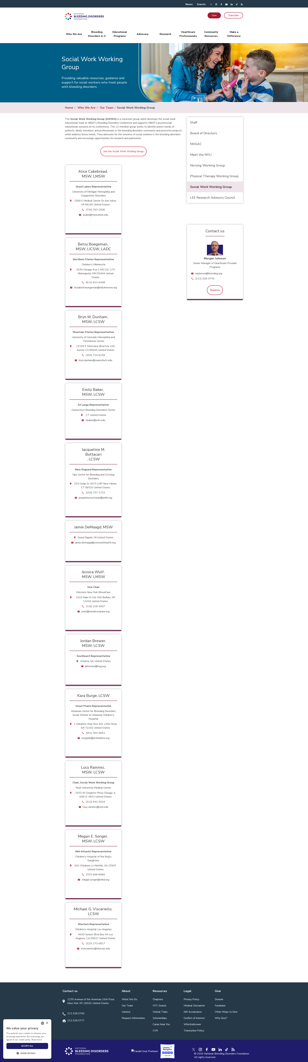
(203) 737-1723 (95, 492)
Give (214, 15)
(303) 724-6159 (95, 355)
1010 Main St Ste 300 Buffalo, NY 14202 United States (95, 599)
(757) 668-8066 (95, 874)
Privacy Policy (191, 999)
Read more (37, 1039)
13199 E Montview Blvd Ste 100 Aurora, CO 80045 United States (95, 348)
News (189, 4)
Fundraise (220, 1005)
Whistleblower (192, 1024)
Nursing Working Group (207, 165)
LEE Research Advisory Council (212, 197)
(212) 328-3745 (204, 278)
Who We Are (86, 108)
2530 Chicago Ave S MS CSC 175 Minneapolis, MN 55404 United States (95, 273)
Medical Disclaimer (194, 1005)
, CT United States (95, 415)
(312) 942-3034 (95, 802)
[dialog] (27, 1039)
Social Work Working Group (211, 187)
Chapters (158, 999)
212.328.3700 (75, 1013)
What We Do (129, 999)
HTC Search (159, 1005)
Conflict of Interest (194, 1018)
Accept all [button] (27, 1046)
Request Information (133, 1018)
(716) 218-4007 (95, 606)
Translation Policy (194, 1030)
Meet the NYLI (200, 155)
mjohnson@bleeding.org (208, 273)
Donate (219, 999)
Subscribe (233, 15)
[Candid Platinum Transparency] (145, 1051)
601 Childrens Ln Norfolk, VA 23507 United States (95, 867)
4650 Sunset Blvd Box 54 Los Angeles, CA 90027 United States (95, 936)
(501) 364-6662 (95, 733)
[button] (27, 1053)
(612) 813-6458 (95, 282)
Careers (126, 1012)
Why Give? (221, 1018)
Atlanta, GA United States (95, 661)
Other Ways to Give (226, 1012)
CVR (155, 1030)
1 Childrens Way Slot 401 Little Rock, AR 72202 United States (95, 726)
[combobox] (42, 1023)
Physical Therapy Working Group (214, 176)
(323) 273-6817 (95, 943)
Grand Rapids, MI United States (95, 537)
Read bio (215, 290)
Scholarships (160, 1018)
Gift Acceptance (193, 1012)
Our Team (106, 108)
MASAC (196, 144)
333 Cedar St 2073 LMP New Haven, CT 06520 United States (95, 485)
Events (201, 4)
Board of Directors (203, 133)
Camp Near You (161, 1024)
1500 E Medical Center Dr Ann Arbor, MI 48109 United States (95, 202)
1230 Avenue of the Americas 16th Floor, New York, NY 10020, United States (91, 1001)
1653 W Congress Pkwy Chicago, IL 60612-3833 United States (95, 794)
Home (69, 108)
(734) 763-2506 (95, 209)
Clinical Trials (160, 1012)
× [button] (47, 1023)
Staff (193, 122)
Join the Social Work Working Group (123, 151)
